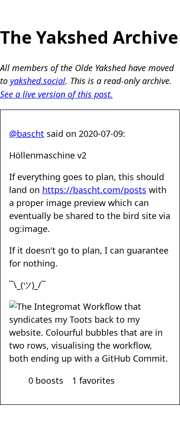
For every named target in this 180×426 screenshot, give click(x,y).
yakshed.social (37, 80)
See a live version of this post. (56, 94)
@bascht (26, 133)
